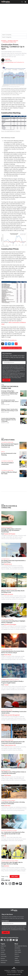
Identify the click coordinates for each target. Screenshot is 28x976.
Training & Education (6, 649)
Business (3, 40)
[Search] (22, 2)
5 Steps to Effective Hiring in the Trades (9, 472)
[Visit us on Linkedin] (13, 883)
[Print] (2, 344)
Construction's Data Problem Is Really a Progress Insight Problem (12, 682)
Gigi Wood (7, 59)
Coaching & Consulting (9, 42)
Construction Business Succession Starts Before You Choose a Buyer (12, 651)
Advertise (13, 970)
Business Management (7, 527)
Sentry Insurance (8, 594)
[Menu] (25, 2)
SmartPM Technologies (10, 624)
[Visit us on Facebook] (2, 883)
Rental (3, 451)
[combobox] (14, 34)
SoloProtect (7, 805)
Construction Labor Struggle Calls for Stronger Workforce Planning (12, 863)
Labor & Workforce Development (9, 860)
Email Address (6, 360)
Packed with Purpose (9, 534)
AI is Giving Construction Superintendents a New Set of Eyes (9, 401)
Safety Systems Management (12, 715)
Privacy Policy (17, 377)
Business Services (13, 40)
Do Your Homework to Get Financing (8, 454)
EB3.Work (6, 866)
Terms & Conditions (12, 972)
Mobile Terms (8, 377)
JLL (5, 835)
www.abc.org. (13, 340)
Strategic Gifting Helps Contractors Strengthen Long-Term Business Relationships (9, 392)
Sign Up (6, 380)
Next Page (14, 876)
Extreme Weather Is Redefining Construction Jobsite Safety (13, 712)
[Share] (6, 344)
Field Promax (7, 775)
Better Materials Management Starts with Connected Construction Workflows (13, 742)
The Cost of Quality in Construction (7, 463)
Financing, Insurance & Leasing (9, 589)
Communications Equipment (8, 800)
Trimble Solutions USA (10, 745)
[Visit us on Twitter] (6, 883)
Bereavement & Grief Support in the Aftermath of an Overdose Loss (9, 445)
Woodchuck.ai (8, 564)
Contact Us (7, 970)
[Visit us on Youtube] (17, 883)
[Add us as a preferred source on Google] (16, 344)
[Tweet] (12, 344)
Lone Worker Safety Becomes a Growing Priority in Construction (13, 802)
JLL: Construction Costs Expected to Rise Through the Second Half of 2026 (13, 833)
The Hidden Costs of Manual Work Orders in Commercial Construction (13, 772)
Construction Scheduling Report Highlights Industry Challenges (8, 420)
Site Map (20, 972)
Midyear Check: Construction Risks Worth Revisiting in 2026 (9, 409)
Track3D (6, 684)
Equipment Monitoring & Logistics (10, 679)
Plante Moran (7, 654)
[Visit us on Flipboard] (20, 883)
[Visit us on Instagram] (10, 883)
